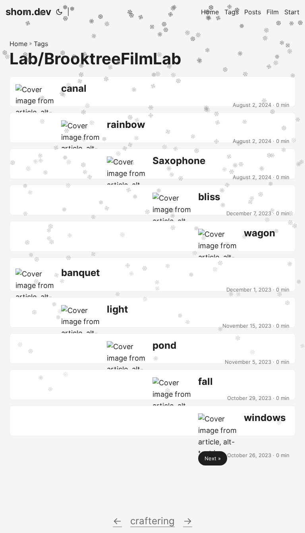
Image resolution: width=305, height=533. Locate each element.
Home (18, 44)
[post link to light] (152, 312)
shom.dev (28, 11)
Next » (213, 458)
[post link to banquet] (152, 274)
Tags (41, 44)
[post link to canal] (152, 91)
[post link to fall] (152, 385)
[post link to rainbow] (152, 128)
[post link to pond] (152, 348)
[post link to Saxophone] (152, 164)
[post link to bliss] (152, 200)
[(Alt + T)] (59, 12)
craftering (152, 521)
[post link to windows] (152, 421)
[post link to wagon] (152, 236)
